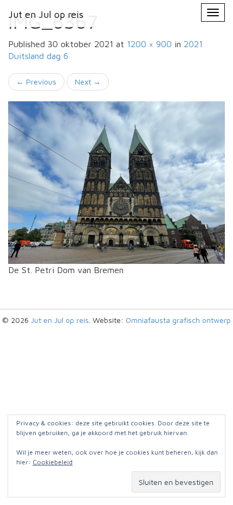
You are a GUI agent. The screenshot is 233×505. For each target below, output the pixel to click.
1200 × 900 (149, 44)
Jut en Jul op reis (60, 320)
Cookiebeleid (53, 462)
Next (88, 81)
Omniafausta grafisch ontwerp (178, 320)
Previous (36, 81)
